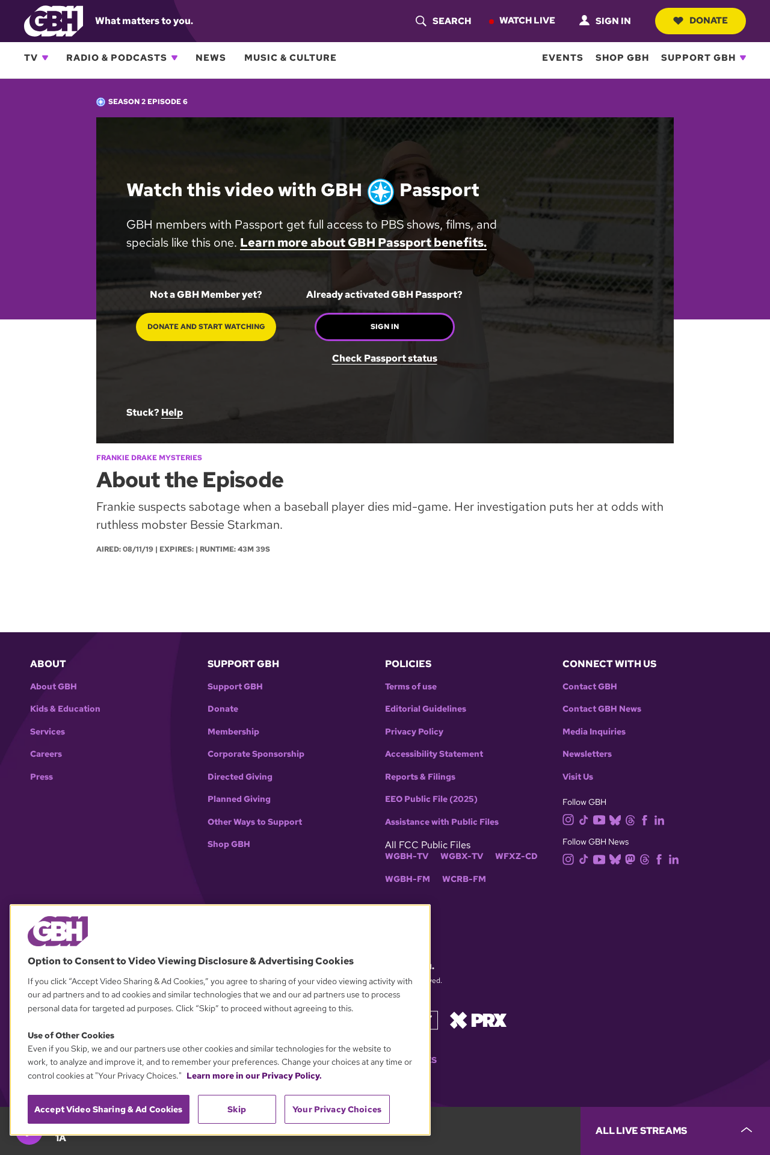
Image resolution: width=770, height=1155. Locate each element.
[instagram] (568, 819)
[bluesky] (615, 819)
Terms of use (411, 687)
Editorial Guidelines (425, 709)
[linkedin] (659, 819)
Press (41, 777)
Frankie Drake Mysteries (149, 458)
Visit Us (577, 777)
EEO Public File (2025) (431, 799)
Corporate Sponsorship (256, 754)
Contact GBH (589, 687)
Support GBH (698, 58)
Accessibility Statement (434, 754)
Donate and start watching (206, 326)
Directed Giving (240, 777)
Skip (236, 1109)
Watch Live (527, 20)
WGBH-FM (407, 879)
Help (172, 412)
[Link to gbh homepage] (53, 20)
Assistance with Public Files (442, 822)
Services (47, 732)
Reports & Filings (420, 777)
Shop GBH (622, 58)
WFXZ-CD (516, 856)
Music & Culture (290, 58)
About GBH (53, 687)
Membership (233, 732)
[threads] (630, 819)
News (211, 58)
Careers (46, 754)
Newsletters (587, 754)
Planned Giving (239, 799)
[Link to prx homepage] (478, 1019)
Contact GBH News (601, 709)
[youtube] (599, 819)
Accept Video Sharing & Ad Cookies (108, 1109)
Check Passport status (384, 358)
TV (31, 58)
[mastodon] (630, 858)
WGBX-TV (461, 856)
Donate (708, 20)
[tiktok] (584, 819)
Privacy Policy (414, 732)
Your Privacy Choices (336, 1109)
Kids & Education (65, 709)
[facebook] (644, 819)
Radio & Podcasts (116, 58)
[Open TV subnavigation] (45, 58)
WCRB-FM (464, 879)
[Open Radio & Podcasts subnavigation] (174, 58)
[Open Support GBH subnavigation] (743, 58)
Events (563, 58)
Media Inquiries (594, 732)
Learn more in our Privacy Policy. (254, 1075)
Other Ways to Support (255, 822)
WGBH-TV (406, 856)
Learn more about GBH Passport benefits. (363, 242)
